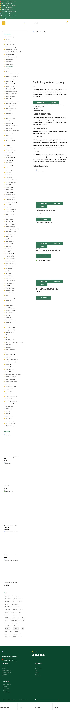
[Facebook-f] (33, 655)
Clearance (19, 601)
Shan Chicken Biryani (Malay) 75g (48, 251)
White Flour (8, 418)
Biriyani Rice (9, 64)
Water (7, 411)
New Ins (22, 620)
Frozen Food (9, 187)
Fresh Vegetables (10, 182)
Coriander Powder (10, 108)
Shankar (17, 631)
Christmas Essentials (11, 93)
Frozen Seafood (9, 194)
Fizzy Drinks (9, 152)
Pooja (7, 315)
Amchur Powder (9, 42)
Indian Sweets (9, 253)
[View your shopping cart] (66, 23)
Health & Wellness (10, 234)
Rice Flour (8, 344)
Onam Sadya (8, 625)
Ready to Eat (9, 332)
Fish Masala (9, 148)
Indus (12, 615)
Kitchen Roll (9, 266)
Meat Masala (9, 278)
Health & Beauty (10, 231)
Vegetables (8, 406)
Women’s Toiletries (10, 423)
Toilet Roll (8, 399)
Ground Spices (9, 226)
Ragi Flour (8, 322)
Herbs (6, 612)
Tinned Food (9, 394)
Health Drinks (9, 236)
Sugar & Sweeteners (11, 381)
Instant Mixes (9, 256)
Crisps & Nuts (9, 113)
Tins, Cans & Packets (11, 396)
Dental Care (8, 123)
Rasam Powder (9, 327)
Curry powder (9, 116)
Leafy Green (9, 273)
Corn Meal (8, 111)
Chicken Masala (9, 84)
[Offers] (19, 704)
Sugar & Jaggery (10, 379)
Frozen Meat (9, 192)
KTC (18, 615)
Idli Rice (12, 612)
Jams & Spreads (10, 258)
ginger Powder (9, 216)
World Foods (9, 426)
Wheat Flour (9, 416)
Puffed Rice (8, 317)
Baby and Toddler (10, 47)
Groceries (35, 106)
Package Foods (9, 298)
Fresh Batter (8, 160)
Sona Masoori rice (15, 634)
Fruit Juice (8, 204)
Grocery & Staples (10, 224)
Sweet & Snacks (10, 384)
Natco (6, 620)
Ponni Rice (8, 312)
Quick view (57, 203)
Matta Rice (7, 617)
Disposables (9, 128)
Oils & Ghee (8, 293)
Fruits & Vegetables (10, 209)
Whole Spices (9, 421)
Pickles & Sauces (40, 287)
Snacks (7, 364)
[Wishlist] (36, 704)
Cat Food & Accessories (11, 74)
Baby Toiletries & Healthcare (12, 52)
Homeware (8, 244)
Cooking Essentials (10, 103)
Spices (7, 372)
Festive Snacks (14, 604)
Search (55, 708)
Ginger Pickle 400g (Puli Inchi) (47, 289)
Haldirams (15, 609)
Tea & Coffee (9, 391)
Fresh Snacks (9, 175)
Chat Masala (9, 81)
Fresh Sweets (9, 177)
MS (14, 617)
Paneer (7, 300)
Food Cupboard (9, 157)
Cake (13, 601)
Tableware (8, 389)
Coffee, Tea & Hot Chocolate (12, 101)
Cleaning (8, 98)
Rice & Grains (9, 340)
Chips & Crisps (9, 89)
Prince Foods (16, 628)
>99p (6, 596)
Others (7, 295)
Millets (7, 285)
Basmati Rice (9, 54)
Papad (7, 303)
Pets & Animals (9, 308)
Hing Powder (9, 239)
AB (16, 596)
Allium (7, 39)
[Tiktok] (38, 655)
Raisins (7, 325)
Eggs (7, 145)
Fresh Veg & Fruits (10, 180)
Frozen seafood (9, 197)
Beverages (8, 61)
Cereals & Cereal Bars (11, 76)
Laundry (8, 271)
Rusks (7, 352)
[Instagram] (36, 655)
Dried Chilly (8, 133)
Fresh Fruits (8, 167)
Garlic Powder (9, 214)
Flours (7, 155)
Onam (17, 623)
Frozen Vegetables (10, 202)
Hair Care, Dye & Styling (12, 229)
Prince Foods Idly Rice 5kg (45, 211)
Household (8, 246)
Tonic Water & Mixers (11, 401)
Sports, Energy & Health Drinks (13, 374)
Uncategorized (9, 404)
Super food (14, 636)
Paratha (16, 625)
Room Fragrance (10, 349)
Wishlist (38, 708)
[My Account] (2, 704)
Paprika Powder (9, 305)
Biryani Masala (47, 105)
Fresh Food (8, 165)
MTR (23, 617)
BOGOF (7, 601)
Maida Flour (8, 276)
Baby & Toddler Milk (10, 44)
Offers (42, 106)
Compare (53, 102)
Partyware (7, 628)
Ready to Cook (9, 330)
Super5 (6, 636)
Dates (7, 121)
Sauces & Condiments (11, 359)
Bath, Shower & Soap (11, 57)
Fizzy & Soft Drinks (10, 150)
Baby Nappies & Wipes (11, 49)
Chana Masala (9, 79)
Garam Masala (9, 212)
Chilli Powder (9, 86)
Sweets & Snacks (10, 386)
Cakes (7, 71)
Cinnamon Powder (10, 96)
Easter (7, 143)
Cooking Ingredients (10, 106)
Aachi (55, 105)
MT (18, 617)
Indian (39, 106)
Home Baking (9, 241)
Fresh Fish (8, 162)
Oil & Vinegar (9, 290)
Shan (11, 631)
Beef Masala (9, 59)
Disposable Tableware (11, 125)
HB (21, 609)
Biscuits (7, 69)
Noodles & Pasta (10, 288)
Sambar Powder (9, 354)
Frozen (7, 184)
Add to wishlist (40, 102)
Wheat (7, 413)
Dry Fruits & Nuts (10, 140)
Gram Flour (8, 219)
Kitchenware (9, 268)
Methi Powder (9, 283)
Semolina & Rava (10, 362)
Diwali (6, 604)
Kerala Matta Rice (10, 263)
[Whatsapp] (41, 655)
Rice (41, 209)
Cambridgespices (14, 700)
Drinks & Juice (9, 138)
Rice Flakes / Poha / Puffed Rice (13, 342)
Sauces (7, 357)
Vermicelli (8, 408)
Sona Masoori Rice (10, 369)
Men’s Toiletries (9, 280)
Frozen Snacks (9, 199)
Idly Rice (38, 209)
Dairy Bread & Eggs (10, 118)
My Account (4, 708)
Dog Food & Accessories (12, 130)
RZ (6, 631)
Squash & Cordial (10, 376)
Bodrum (22, 598)
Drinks (7, 135)
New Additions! (14, 620)
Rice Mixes (8, 347)
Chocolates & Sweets (11, 91)
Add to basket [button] (44, 219)
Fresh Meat (8, 170)
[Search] (54, 704)
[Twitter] (43, 655)
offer (6, 623)
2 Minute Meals (9, 37)
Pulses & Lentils (9, 320)
